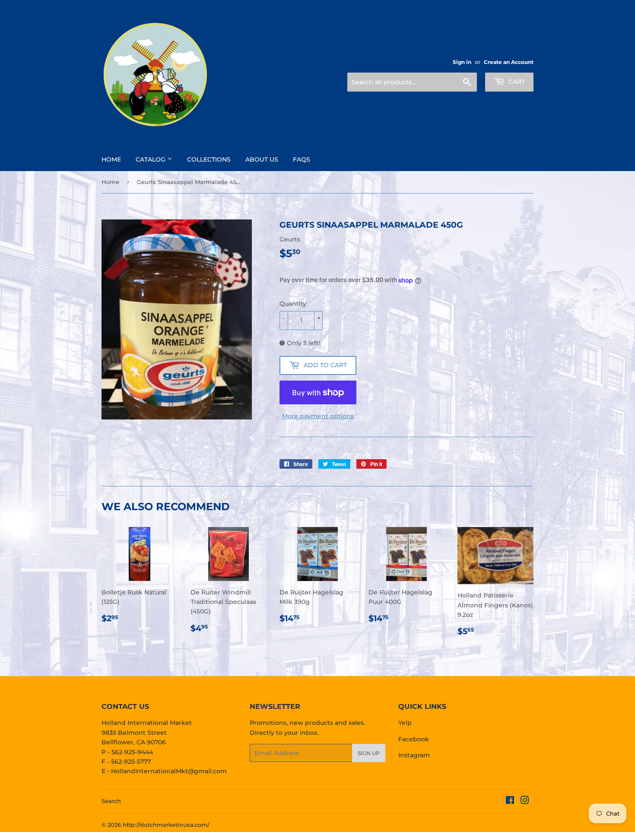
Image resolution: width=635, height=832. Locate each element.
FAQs (301, 159)
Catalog (151, 159)
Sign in (462, 62)
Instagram (414, 755)
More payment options (318, 416)
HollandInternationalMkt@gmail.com (169, 771)
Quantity (292, 304)
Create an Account (508, 62)
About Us (261, 159)
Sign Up (369, 753)
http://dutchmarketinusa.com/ (166, 824)
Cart (516, 82)
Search (111, 800)
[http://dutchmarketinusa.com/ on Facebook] (509, 801)
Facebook (413, 739)
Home (111, 159)
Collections (209, 159)
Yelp (405, 723)
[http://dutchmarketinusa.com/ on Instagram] (525, 801)
